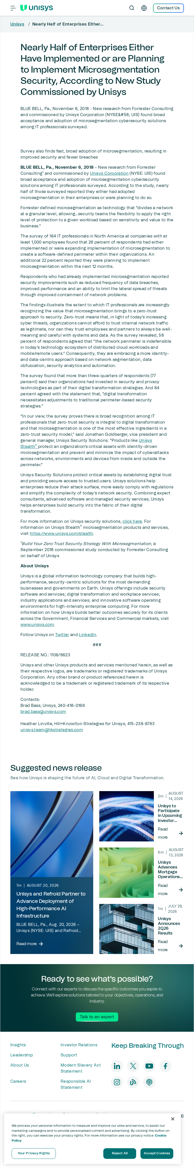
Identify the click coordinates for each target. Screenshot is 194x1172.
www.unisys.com (37, 625)
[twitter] (133, 1066)
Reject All (120, 1153)
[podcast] (149, 1082)
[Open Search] (132, 8)
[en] (144, 8)
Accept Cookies (157, 1153)
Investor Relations (79, 1045)
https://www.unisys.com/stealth (61, 534)
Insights (18, 1045)
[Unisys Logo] (36, 8)
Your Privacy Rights (34, 1153)
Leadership (21, 1055)
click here (132, 521)
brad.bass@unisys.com (43, 712)
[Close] (172, 1118)
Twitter (62, 635)
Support (69, 1055)
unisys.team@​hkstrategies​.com (51, 730)
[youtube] (149, 1066)
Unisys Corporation (109, 173)
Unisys (17, 24)
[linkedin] (117, 1066)
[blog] (133, 1082)
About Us (19, 1065)
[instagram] (117, 1082)
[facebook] (165, 1066)
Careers (18, 1081)
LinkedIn (87, 635)
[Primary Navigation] (13, 8)
